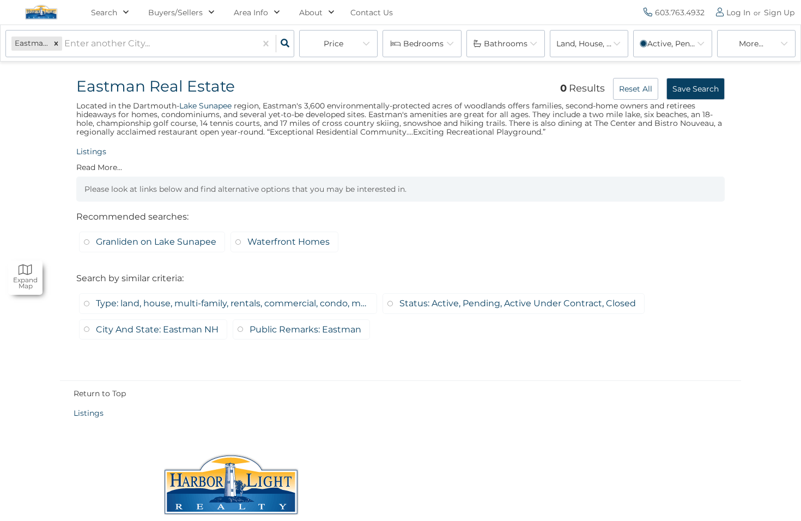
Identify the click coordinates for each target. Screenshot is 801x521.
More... (751, 44)
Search (104, 12)
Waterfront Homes (288, 242)
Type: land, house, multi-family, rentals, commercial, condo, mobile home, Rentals (232, 303)
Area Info (251, 12)
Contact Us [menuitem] (371, 12)
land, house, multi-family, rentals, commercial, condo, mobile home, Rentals (592, 44)
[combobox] (65, 44)
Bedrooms (423, 44)
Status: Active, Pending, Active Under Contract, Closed (517, 303)
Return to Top (100, 393)
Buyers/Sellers (175, 12)
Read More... (99, 167)
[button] (56, 43)
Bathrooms (505, 44)
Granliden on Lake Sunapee (156, 242)
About (311, 12)
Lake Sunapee (205, 106)
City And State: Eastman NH (157, 329)
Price (333, 44)
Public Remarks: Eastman (305, 329)
